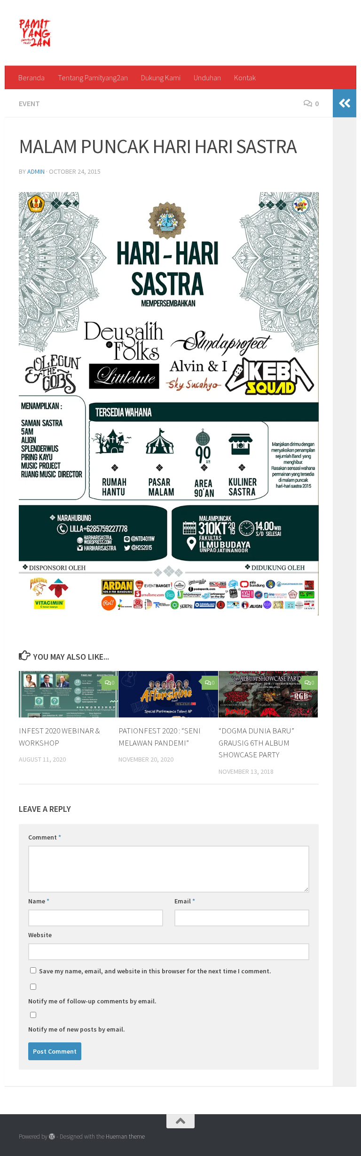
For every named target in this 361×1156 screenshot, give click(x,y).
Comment (44, 837)
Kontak (245, 77)
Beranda (31, 77)
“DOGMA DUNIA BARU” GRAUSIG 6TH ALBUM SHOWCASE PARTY (256, 742)
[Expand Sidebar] (344, 103)
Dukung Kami (160, 77)
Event (29, 103)
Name (38, 901)
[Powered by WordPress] (52, 1136)
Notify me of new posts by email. (76, 1029)
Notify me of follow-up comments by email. (92, 1001)
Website (40, 935)
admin (36, 171)
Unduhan (207, 77)
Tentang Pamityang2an (93, 77)
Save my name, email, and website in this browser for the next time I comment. (155, 971)
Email (184, 901)
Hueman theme (125, 1137)
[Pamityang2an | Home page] (35, 33)
